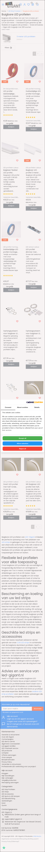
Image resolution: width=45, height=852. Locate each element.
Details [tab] (37, 407)
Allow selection (22, 443)
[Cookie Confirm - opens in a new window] (34, 402)
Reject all (22, 449)
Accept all (22, 438)
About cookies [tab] (22, 407)
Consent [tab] (8, 407)
